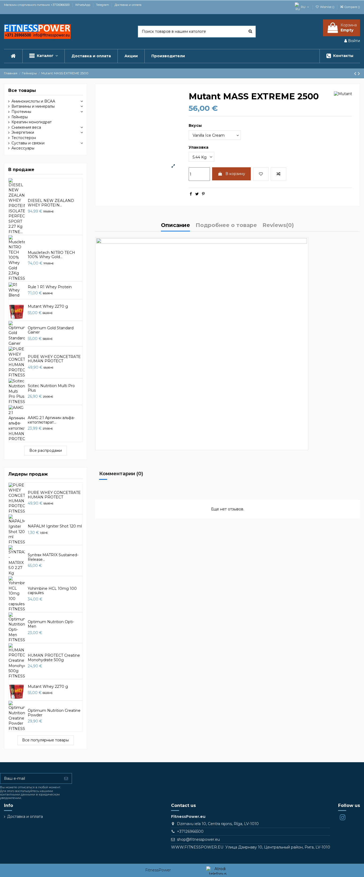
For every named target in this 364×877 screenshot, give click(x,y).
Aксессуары (22, 148)
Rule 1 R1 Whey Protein (50, 287)
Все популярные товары (45, 740)
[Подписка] (66, 778)
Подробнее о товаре (226, 225)
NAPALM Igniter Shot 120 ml (55, 526)
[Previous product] (356, 73)
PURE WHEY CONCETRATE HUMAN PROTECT (54, 359)
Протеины (21, 111)
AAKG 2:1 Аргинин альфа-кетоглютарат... (51, 420)
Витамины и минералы (33, 106)
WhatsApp (83, 5)
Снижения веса (26, 127)
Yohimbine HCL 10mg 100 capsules (52, 590)
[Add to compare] (278, 174)
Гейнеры (19, 117)
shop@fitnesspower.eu (198, 839)
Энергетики (22, 132)
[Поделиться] (191, 194)
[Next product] (359, 73)
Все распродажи (45, 450)
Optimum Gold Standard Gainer (51, 330)
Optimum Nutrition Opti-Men (51, 624)
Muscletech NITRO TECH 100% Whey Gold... (51, 254)
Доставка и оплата (128, 5)
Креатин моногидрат (31, 122)
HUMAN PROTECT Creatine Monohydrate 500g (54, 657)
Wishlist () (327, 7)
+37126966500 (190, 831)
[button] (43, 56)
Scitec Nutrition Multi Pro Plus (51, 388)
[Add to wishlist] (261, 174)
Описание (175, 225)
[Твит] (197, 194)
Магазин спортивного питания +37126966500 (37, 5)
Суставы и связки (28, 143)
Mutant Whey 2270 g (48, 306)
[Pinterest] (203, 194)
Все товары (22, 90)
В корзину (235, 173)
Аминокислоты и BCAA (33, 101)
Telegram (103, 5)
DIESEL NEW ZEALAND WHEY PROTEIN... (51, 203)
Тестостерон (23, 137)
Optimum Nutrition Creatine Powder (54, 712)
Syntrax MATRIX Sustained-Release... (53, 557)
